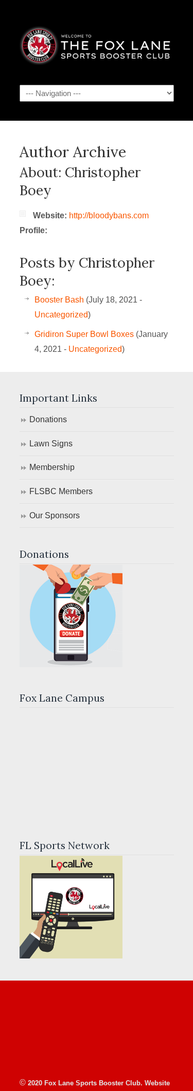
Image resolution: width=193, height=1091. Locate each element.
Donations (48, 419)
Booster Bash (59, 299)
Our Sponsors (54, 515)
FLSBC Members (61, 491)
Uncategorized (61, 314)
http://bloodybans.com (109, 215)
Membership (52, 467)
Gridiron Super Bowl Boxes (84, 334)
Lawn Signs (51, 443)
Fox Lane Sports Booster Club (97, 41)
